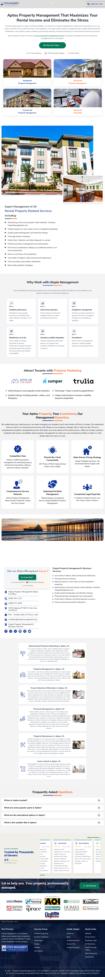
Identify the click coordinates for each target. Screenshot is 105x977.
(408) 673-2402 (15, 603)
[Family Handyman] (52, 908)
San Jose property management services (49, 36)
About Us (70, 933)
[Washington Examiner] (90, 901)
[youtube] (29, 631)
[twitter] (15, 631)
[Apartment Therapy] (14, 908)
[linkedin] (20, 631)
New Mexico (38, 951)
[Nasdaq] (33, 901)
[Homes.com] (90, 908)
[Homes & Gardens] (71, 908)
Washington (38, 940)
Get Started (91, 886)
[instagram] (10, 631)
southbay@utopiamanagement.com (22, 619)
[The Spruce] (33, 908)
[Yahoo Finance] (14, 901)
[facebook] (5, 631)
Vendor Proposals (73, 947)
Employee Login (91, 940)
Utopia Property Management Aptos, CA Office (23, 593)
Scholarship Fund (73, 940)
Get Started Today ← (52, 45)
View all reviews (93, 837)
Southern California (41, 933)
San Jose (10, 922)
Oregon (37, 944)
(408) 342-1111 (15, 598)
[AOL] (52, 901)
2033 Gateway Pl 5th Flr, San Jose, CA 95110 (22, 609)
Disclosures (89, 957)
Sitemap (88, 933)
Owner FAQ (71, 944)
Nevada (37, 947)
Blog (68, 937)
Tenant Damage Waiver (90, 948)
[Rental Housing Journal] (52, 915)
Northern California (41, 937)
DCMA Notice (90, 944)
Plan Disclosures (91, 953)
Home (4, 922)
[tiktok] (24, 631)
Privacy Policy (90, 937)
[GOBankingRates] (71, 901)
